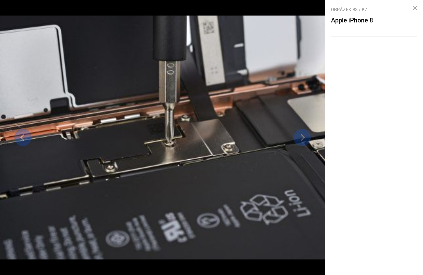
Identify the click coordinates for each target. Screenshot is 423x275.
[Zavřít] (415, 8)
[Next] (302, 137)
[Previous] (23, 137)
